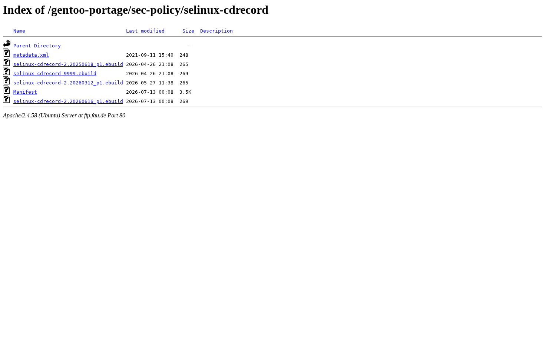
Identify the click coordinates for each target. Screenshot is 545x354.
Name (19, 31)
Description (216, 31)
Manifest (25, 92)
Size (188, 31)
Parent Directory (37, 46)
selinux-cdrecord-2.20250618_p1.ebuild (68, 64)
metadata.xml (31, 55)
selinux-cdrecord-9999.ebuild (54, 73)
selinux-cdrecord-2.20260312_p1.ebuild (68, 83)
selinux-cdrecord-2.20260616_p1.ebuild (68, 101)
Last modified (145, 31)
